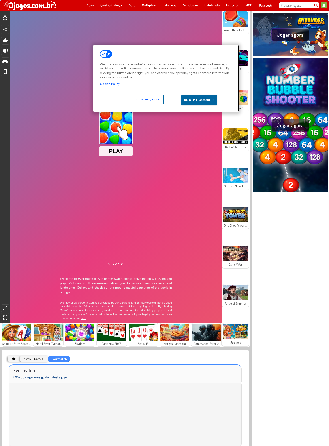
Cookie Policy (110, 84)
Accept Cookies (199, 100)
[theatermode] (5, 308)
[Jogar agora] (290, 55)
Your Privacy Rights (147, 99)
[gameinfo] (5, 61)
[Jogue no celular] (5, 72)
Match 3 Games (33, 359)
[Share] (5, 29)
